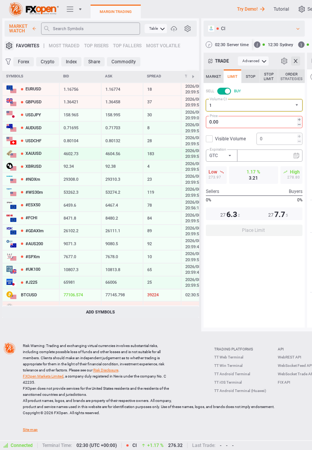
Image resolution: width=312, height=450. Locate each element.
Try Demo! (247, 9)
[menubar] (156, 28)
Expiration (218, 149)
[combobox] (254, 105)
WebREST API (289, 357)
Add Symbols (100, 312)
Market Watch (18, 29)
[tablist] (254, 155)
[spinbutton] (254, 122)
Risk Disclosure (105, 370)
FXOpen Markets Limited (43, 376)
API (281, 349)
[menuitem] (156, 28)
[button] (297, 105)
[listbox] (254, 29)
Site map (30, 430)
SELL (210, 91)
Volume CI (218, 99)
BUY (237, 91)
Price (214, 116)
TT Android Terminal (232, 374)
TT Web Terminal (229, 357)
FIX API (284, 382)
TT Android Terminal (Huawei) (240, 391)
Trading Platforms (233, 349)
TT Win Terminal (228, 365)
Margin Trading (116, 12)
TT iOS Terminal (228, 382)
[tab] (213, 76)
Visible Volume (230, 138)
